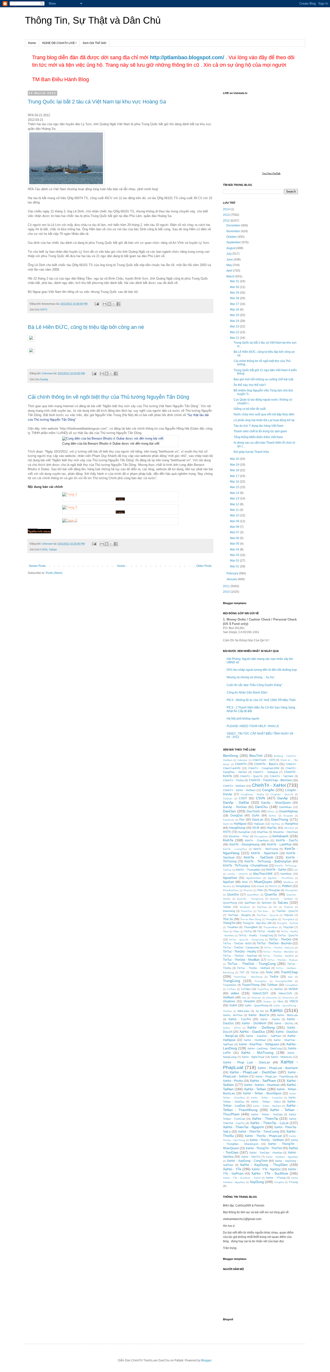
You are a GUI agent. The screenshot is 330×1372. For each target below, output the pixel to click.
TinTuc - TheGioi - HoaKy (239, 951)
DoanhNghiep (288, 811)
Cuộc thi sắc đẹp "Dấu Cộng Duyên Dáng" (254, 685)
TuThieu (246, 989)
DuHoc (272, 815)
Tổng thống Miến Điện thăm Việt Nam (258, 437)
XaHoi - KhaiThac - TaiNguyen (259, 1044)
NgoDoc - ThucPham (280, 878)
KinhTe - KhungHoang (245, 844)
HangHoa (291, 823)
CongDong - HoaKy (252, 794)
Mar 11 (235, 510)
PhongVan (274, 890)
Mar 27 (235, 304)
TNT (242, 972)
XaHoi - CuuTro (239, 1019)
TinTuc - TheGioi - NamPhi (278, 955)
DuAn (255, 815)
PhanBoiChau (231, 890)
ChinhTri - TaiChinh (281, 776)
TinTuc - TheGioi (280, 939)
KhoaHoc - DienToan (285, 831)
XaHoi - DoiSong (261, 1027)
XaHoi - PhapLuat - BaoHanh (278, 1068)
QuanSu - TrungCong (250, 898)
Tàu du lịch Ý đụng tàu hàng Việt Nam (258, 425)
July (229, 253)
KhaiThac (262, 831)
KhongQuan (261, 836)
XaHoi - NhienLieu (281, 1056)
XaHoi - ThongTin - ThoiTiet (264, 1148)
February (232, 573)
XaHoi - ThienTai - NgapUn (243, 1127)
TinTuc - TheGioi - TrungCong (251, 964)
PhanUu (248, 890)
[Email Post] (96, 303)
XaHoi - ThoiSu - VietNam (267, 1140)
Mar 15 (235, 487)
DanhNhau (285, 807)
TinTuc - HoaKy (266, 931)
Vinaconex (288, 997)
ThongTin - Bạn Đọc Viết (257, 923)
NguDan (228, 882)
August (231, 248)
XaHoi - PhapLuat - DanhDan (253, 1072)
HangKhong (237, 828)
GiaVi (226, 824)
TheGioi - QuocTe (287, 911)
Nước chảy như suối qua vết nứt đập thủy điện (264, 414)
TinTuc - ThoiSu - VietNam (253, 968)
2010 (226, 591)
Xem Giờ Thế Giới (94, 43)
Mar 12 (235, 504)
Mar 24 (235, 321)
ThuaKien (232, 927)
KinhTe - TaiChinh (258, 857)
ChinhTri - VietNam (234, 785)
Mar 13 (235, 498)
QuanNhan (253, 894)
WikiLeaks (243, 1011)
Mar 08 (235, 526)
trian (290, 976)
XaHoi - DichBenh (254, 1023)
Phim (260, 890)
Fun (241, 819)
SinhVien (266, 902)
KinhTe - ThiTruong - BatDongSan (267, 861)
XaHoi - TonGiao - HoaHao (265, 1152)
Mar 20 (235, 459)
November (233, 231)
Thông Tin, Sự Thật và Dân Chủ (93, 20)
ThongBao (272, 919)
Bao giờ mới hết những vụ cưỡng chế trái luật (263, 379)
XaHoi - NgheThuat (253, 1056)
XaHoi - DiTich (232, 1027)
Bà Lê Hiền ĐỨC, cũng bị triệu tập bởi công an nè (86, 327)
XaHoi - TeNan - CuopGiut (267, 1097)
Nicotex (227, 886)
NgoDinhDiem (253, 878)
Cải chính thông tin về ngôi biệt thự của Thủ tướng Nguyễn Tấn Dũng (108, 397)
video (235, 993)
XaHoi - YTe (232, 1169)
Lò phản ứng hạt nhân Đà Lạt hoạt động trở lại (264, 420)
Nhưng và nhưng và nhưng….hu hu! (250, 677)
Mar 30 (235, 287)
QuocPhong (230, 902)
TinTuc (248, 931)
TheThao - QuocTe (268, 915)
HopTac (272, 828)
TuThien (231, 989)
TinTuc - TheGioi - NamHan (240, 955)
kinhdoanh (280, 836)
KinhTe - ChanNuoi (256, 840)
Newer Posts (37, 566)
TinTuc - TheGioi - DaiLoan (279, 947)
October (231, 236)
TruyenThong (250, 985)
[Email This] (104, 304)
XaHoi (276, 1010)
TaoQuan (245, 907)
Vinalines (229, 1001)
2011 (226, 586)
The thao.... (264, 911)
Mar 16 (235, 481)
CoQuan (227, 798)
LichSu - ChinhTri (237, 874)
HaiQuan (259, 823)
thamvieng (229, 911)
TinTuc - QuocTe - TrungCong (246, 939)
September (234, 242)
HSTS (43, 309)
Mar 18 (235, 470)
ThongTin (229, 923)
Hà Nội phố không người (243, 718)
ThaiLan (288, 907)
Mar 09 (235, 521)
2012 (226, 220)
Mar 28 (235, 298)
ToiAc (269, 972)
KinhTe (228, 840)
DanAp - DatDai (236, 802)
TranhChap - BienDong (248, 976)
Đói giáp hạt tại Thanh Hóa (251, 452)
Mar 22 (235, 332)
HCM (255, 828)
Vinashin (249, 1001)
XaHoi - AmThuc (233, 1015)
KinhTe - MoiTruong (265, 848)
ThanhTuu (246, 911)
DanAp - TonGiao (235, 807)
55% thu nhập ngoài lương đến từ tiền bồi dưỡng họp (262, 670)
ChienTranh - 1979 (263, 759)
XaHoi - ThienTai (265, 1118)
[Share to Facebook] (118, 304)
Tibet (226, 931)
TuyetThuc (263, 989)
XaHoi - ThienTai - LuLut (269, 1123)
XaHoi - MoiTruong (257, 1052)
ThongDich (288, 919)
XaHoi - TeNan (255, 1089)
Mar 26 (235, 309)
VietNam (228, 997)
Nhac (245, 882)
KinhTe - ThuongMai (248, 869)
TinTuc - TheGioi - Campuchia (241, 947)
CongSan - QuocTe (281, 794)
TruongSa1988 (283, 981)
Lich (295, 869)
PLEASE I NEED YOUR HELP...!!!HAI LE (253, 726)
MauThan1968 (263, 873)
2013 (226, 215)
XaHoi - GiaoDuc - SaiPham (263, 1035)
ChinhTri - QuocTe (251, 776)
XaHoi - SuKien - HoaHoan (262, 1085)
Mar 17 (235, 476)
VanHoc (278, 989)
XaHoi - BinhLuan (287, 1015)
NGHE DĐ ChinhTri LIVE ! (59, 43)
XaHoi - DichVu (283, 1023)
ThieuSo (288, 915)
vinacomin (271, 997)
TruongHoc (260, 981)
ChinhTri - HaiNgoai (265, 772)
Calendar (242, 760)
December (233, 225)
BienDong (230, 756)
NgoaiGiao (230, 878)
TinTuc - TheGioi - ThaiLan (282, 960)
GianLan (257, 819)
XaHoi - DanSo (270, 1019)
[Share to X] (113, 304)
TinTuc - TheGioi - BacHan (274, 943)
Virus (280, 1001)
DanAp (44, 379)
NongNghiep (243, 886)
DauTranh (253, 811)
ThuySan (288, 927)
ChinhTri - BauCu (266, 764)
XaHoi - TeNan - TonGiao (267, 1114)
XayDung (257, 1182)
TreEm (274, 976)
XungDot (279, 1182)
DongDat (236, 815)
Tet (275, 907)
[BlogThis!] (109, 304)
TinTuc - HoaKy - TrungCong (255, 935)
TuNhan (272, 985)
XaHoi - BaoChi (259, 1015)
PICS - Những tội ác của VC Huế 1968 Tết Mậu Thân (261, 700)
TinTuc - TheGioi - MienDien (278, 951)
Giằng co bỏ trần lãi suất (249, 409)
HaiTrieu (275, 824)
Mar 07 (235, 532)
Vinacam (256, 997)
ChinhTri (240, 764)
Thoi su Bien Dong (250, 919)
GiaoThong (279, 819)
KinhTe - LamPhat (279, 844)
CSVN (43, 549)
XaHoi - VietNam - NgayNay (282, 1156)
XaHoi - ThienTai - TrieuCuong (258, 1131)
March (230, 276)
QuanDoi (233, 894)
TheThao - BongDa (239, 915)
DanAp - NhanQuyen (276, 802)
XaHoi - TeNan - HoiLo (266, 1101)
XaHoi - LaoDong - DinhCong (264, 1048)
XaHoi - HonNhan (255, 1040)
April (229, 270)
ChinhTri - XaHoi (269, 785)
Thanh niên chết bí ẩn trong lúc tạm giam (260, 431)
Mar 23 (235, 326)
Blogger (206, 1360)
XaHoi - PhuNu (233, 1081)
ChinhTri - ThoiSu (233, 780)
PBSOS (273, 886)
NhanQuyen (263, 882)
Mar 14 (235, 493)
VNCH (293, 1001)
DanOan (229, 811)
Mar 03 (235, 555)
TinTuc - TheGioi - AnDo (237, 943)
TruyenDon (229, 984)
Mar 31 (235, 281)
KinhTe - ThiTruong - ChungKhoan (245, 865)
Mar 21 (235, 337)
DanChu (261, 807)
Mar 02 (235, 560)
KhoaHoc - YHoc (239, 836)
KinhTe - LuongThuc (235, 849)
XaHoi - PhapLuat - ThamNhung (274, 1076)
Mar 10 (235, 515)
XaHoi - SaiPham (263, 1081)
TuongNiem (291, 985)
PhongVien (291, 890)
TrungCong (231, 981)
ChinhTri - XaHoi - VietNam (239, 790)
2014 (226, 209)
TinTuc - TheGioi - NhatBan (241, 959)
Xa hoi (260, 1011)
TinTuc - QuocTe (288, 935)
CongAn (268, 790)
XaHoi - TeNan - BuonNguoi (262, 1093)
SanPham (250, 902)
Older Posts (204, 566)
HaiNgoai (240, 823)
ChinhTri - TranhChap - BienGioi (270, 780)
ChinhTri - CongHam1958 (264, 768)
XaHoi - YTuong (276, 1177)
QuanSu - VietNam (281, 898)
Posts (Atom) (54, 573)
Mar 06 (235, 538)
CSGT (243, 798)
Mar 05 (235, 543)
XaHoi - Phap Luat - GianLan (246, 1062)
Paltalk (260, 886)
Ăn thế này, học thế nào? (250, 385)
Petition (287, 886)
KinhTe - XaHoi (276, 869)
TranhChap (289, 972)
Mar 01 (235, 566)
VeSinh (293, 989)
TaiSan (53, 549)
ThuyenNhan (270, 927)
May (229, 265)
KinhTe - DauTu (287, 840)
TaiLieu (282, 902)
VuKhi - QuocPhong (256, 1005)
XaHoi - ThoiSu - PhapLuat (263, 1136)
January (232, 579)
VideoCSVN (285, 993)
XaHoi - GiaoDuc (252, 1031)
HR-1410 (289, 828)
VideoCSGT (260, 993)
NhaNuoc (288, 882)
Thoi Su (228, 919)
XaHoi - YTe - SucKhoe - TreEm (242, 1178)
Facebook (228, 819)
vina (244, 997)
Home (32, 43)
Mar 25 (235, 315)
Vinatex (267, 1001)
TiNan (236, 931)
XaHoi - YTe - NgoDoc (266, 1169)
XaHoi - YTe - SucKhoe (269, 1173)
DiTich (270, 811)
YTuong (293, 1182)
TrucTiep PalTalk (271, 173)
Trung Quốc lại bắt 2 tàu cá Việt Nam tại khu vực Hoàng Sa (97, 102)
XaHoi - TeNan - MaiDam (267, 1106)
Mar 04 (235, 549)
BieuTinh (256, 756)
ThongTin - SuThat (287, 923)
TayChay (262, 907)
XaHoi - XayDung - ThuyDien (264, 1165)
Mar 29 (235, 292)
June (230, 259)
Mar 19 (235, 464)
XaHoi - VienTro (250, 1156)
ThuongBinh (251, 927)
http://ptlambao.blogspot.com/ (187, 57)
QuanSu (271, 894)
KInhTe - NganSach (264, 853)
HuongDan (244, 831)
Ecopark (288, 815)
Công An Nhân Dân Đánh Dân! (247, 692)
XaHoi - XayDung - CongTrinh (247, 1161)
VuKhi (233, 1005)
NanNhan (286, 873)
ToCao (254, 972)
